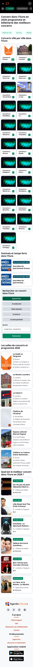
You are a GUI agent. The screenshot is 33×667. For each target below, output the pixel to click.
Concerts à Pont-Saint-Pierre (23, 210)
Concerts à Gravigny (6, 246)
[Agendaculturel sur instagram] (19, 609)
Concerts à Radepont (6, 171)
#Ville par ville (7, 33)
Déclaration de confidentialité (16, 627)
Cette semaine (16, 309)
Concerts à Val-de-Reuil (7, 96)
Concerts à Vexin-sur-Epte (22, 78)
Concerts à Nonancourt (7, 134)
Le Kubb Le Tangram (18, 355)
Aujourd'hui (16, 299)
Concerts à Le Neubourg (22, 116)
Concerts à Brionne (22, 228)
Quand (5, 325)
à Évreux (21, 505)
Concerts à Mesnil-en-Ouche (6, 191)
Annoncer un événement (16, 643)
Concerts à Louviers (22, 58)
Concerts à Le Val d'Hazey (22, 97)
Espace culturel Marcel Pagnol (20, 433)
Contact (16, 630)
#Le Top (18, 33)
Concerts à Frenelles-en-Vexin (6, 228)
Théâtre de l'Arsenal (18, 412)
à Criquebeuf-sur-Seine (21, 585)
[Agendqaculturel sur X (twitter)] (8, 609)
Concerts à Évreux (6, 58)
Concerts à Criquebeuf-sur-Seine (23, 134)
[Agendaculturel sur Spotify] (24, 609)
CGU (16, 623)
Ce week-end (16, 304)
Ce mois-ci (16, 314)
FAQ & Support (16, 620)
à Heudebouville (21, 486)
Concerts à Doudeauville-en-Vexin (23, 191)
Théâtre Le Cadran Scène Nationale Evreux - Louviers (21, 454)
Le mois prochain (16, 320)
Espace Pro (16, 639)
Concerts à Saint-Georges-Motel (22, 173)
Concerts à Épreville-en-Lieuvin (6, 210)
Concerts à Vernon (6, 152)
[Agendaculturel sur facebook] (13, 609)
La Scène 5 (17, 393)
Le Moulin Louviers (21, 374)
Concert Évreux (22, 8)
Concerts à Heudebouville (7, 116)
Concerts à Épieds (22, 152)
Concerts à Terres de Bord (6, 78)
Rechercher (16, 336)
